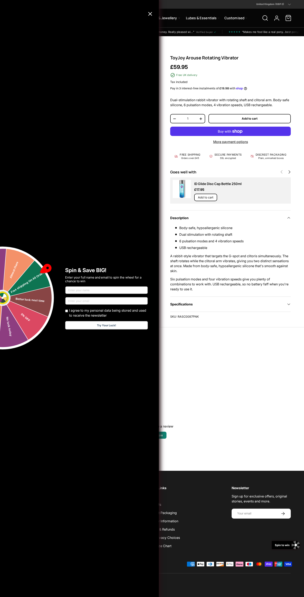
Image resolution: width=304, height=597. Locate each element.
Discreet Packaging (162, 513)
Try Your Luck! (106, 325)
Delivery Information (162, 521)
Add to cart (249, 118)
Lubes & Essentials (201, 18)
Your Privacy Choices (163, 538)
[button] (288, 18)
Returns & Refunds (161, 529)
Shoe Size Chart (159, 546)
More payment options (230, 142)
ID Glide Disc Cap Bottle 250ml (218, 183)
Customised (234, 18)
